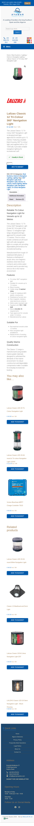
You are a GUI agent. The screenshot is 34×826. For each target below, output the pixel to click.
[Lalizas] (16, 101)
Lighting (24, 55)
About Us (17, 749)
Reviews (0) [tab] (20, 199)
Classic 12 (21, 182)
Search (17, 32)
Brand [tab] (11, 199)
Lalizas (9, 184)
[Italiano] (30, 42)
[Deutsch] (28, 42)
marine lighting (17, 184)
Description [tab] (13, 192)
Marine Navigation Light (17, 184)
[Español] (30, 38)
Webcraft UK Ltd (27, 817)
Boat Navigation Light (14, 181)
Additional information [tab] (16, 196)
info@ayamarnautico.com (17, 776)
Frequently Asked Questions (17, 743)
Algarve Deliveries (17, 737)
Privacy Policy (17, 740)
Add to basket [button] (17, 422)
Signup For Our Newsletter (17, 779)
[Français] (30, 40)
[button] (25, 66)
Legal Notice (17, 746)
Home (9, 55)
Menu (8, 47)
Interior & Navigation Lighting (15, 57)
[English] (28, 38)
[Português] (28, 40)
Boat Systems (16, 55)
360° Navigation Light (16, 179)
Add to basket (17, 167)
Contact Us (17, 752)
